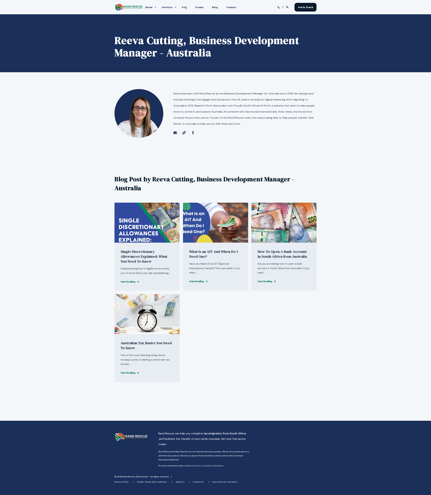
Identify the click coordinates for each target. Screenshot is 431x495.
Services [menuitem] (167, 7)
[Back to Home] (128, 10)
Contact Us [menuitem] (198, 482)
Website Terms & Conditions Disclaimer (204, 465)
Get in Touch (305, 7)
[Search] (287, 6)
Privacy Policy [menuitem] (121, 482)
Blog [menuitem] (215, 7)
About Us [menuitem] (179, 482)
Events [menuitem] (199, 7)
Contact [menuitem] (231, 7)
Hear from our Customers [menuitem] (224, 482)
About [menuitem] (149, 7)
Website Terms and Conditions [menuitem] (152, 482)
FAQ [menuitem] (184, 7)
